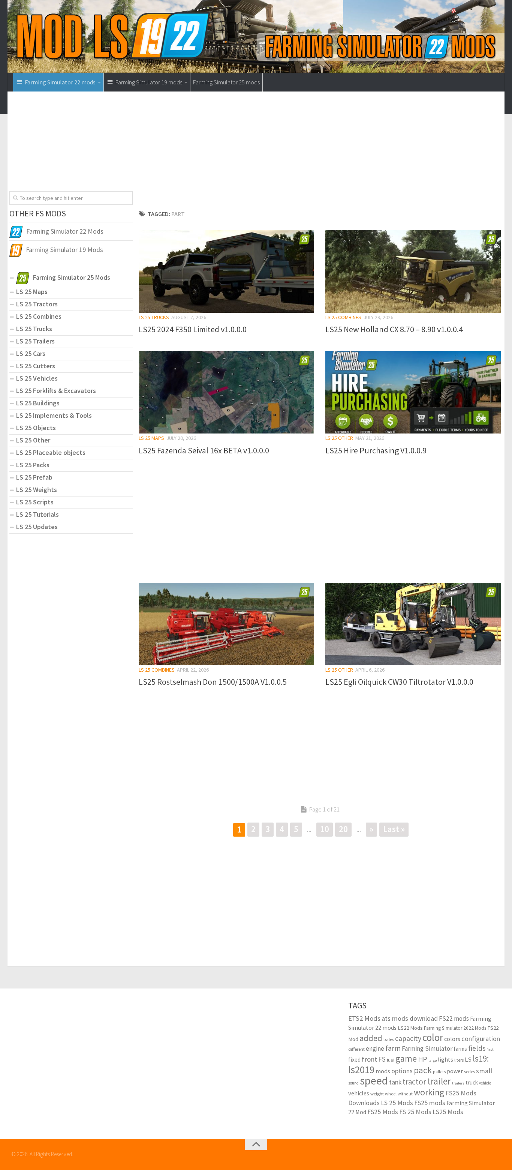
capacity (408, 1038)
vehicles (358, 1093)
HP (422, 1059)
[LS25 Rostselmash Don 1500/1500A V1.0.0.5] (226, 624)
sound (353, 1083)
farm (393, 1048)
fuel (390, 1060)
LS (468, 1060)
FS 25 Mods (415, 1111)
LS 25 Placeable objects (50, 452)
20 (343, 829)
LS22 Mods (410, 1027)
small (484, 1070)
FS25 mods (429, 1102)
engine (375, 1048)
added (370, 1038)
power (455, 1071)
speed (374, 1081)
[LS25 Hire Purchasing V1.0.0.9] (413, 392)
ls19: (481, 1058)
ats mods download (410, 1018)
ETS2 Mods (364, 1018)
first (490, 1049)
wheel (391, 1093)
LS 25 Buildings (38, 403)
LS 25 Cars (30, 353)
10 (324, 829)
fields (476, 1048)
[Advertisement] (320, 153)
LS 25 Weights (36, 489)
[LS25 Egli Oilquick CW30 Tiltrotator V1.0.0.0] (413, 624)
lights (445, 1059)
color (432, 1037)
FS (382, 1059)
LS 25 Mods (397, 1102)
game (406, 1058)
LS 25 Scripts (35, 502)
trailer (439, 1081)
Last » (394, 829)
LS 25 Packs (32, 464)
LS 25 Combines (343, 317)
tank (395, 1082)
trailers (458, 1083)
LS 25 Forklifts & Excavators (56, 390)
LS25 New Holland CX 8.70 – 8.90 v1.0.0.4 (394, 329)
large (432, 1060)
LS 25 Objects (36, 427)
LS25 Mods (448, 1111)
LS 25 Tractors (37, 304)
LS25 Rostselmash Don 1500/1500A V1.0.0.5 (213, 681)
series (469, 1071)
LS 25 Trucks (154, 317)
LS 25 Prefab (34, 477)
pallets (439, 1071)
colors (452, 1038)
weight (377, 1093)
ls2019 (361, 1069)
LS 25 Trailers (35, 341)
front (369, 1059)
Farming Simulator (427, 1048)
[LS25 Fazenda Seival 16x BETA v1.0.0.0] (226, 392)
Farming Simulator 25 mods (226, 82)
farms (460, 1048)
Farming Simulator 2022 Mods (455, 1028)
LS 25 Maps (151, 438)
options (402, 1070)
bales (388, 1039)
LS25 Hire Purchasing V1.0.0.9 (376, 450)
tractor (414, 1082)
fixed (354, 1059)
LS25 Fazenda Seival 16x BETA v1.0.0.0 (204, 450)
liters (459, 1060)
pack (423, 1070)
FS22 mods (454, 1018)
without (405, 1093)
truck (472, 1082)
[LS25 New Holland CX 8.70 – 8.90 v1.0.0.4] (413, 271)
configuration (480, 1038)
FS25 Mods (382, 1111)
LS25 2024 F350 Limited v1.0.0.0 (193, 329)
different (356, 1049)
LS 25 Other (339, 438)
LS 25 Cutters (35, 366)
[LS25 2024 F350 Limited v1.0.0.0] (226, 271)
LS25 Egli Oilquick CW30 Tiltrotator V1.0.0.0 (399, 681)
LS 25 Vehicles (37, 378)
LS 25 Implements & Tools (54, 415)
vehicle (485, 1083)
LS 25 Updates (37, 526)
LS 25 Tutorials (37, 514)
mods (383, 1071)
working (429, 1092)
